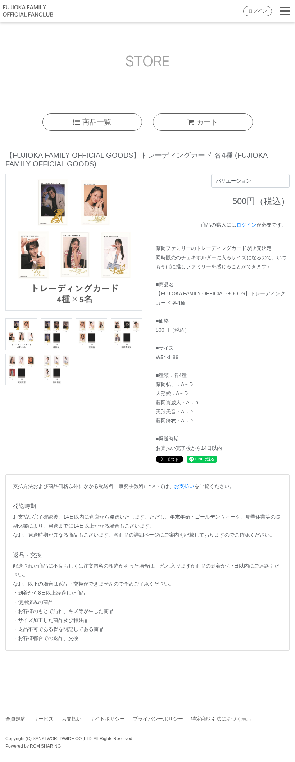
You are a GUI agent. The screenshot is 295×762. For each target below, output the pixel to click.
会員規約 (15, 719)
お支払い (184, 486)
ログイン (257, 11)
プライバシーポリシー (158, 719)
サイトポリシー (107, 719)
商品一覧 (95, 122)
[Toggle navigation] (285, 11)
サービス (43, 719)
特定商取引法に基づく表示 (221, 719)
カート (206, 122)
